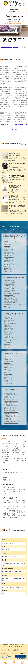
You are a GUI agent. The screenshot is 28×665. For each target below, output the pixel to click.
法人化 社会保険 (8, 271)
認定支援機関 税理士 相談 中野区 (12, 413)
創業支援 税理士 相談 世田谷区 (11, 407)
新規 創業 (6, 242)
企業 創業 (6, 261)
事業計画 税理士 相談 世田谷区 (11, 399)
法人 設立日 (7, 246)
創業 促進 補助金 (8, 269)
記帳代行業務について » (21, 124)
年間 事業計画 (7, 345)
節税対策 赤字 (7, 359)
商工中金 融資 (7, 340)
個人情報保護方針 (6, 650)
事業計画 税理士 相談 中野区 (11, 419)
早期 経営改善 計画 (8, 295)
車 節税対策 (7, 366)
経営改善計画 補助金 (9, 288)
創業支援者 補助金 (8, 252)
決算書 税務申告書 (8, 364)
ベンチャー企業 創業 (9, 257)
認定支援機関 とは (8, 291)
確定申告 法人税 (8, 383)
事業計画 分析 (7, 334)
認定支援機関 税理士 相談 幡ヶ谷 (12, 405)
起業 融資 (6, 331)
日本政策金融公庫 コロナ (10, 342)
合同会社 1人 (7, 250)
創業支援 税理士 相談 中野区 (11, 401)
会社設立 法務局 (8, 244)
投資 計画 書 (7, 317)
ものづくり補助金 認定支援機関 (11, 293)
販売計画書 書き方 (8, 328)
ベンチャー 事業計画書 (9, 339)
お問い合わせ (17, 650)
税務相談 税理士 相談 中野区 (11, 418)
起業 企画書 (7, 347)
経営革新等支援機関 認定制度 (11, 301)
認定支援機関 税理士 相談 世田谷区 (12, 416)
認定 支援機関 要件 (8, 298)
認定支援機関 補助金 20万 (10, 296)
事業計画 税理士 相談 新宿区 (11, 423)
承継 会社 (6, 356)
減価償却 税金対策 (8, 361)
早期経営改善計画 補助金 (10, 302)
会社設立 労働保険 (8, 249)
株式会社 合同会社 (8, 255)
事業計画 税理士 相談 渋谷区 (11, 397)
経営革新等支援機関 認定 (10, 287)
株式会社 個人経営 (8, 260)
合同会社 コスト (8, 268)
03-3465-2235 (15, 16)
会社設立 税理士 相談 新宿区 (11, 412)
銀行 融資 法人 (7, 336)
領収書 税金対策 (8, 367)
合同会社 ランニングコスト (10, 241)
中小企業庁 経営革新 (9, 284)
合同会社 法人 (7, 258)
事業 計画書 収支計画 (9, 320)
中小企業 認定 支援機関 (9, 282)
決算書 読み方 (7, 372)
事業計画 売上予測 (8, 337)
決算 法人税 (7, 358)
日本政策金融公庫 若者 (9, 265)
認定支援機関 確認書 (9, 280)
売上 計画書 (7, 325)
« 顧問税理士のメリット (6, 124)
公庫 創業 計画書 (8, 333)
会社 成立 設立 (7, 266)
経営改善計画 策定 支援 (9, 285)
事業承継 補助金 (8, 374)
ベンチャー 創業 (8, 263)
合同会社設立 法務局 (9, 253)
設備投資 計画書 (8, 318)
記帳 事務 (6, 369)
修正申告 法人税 (8, 380)
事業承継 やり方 (8, 378)
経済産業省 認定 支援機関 (10, 290)
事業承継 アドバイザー (9, 382)
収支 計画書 (7, 344)
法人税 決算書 (7, 375)
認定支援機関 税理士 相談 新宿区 (12, 421)
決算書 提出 (7, 363)
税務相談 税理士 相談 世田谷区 (11, 396)
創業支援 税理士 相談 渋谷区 (11, 393)
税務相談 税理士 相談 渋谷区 (11, 402)
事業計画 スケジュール (9, 329)
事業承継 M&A (7, 377)
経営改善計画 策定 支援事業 (10, 299)
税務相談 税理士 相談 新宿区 (11, 415)
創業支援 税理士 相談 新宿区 (11, 408)
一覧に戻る (14, 129)
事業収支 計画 (7, 326)
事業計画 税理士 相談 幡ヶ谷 (11, 410)
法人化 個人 (7, 247)
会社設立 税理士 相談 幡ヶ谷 (11, 404)
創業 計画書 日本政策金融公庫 (11, 323)
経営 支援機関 (7, 307)
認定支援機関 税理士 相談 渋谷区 (12, 394)
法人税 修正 (7, 371)
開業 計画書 (7, 322)
